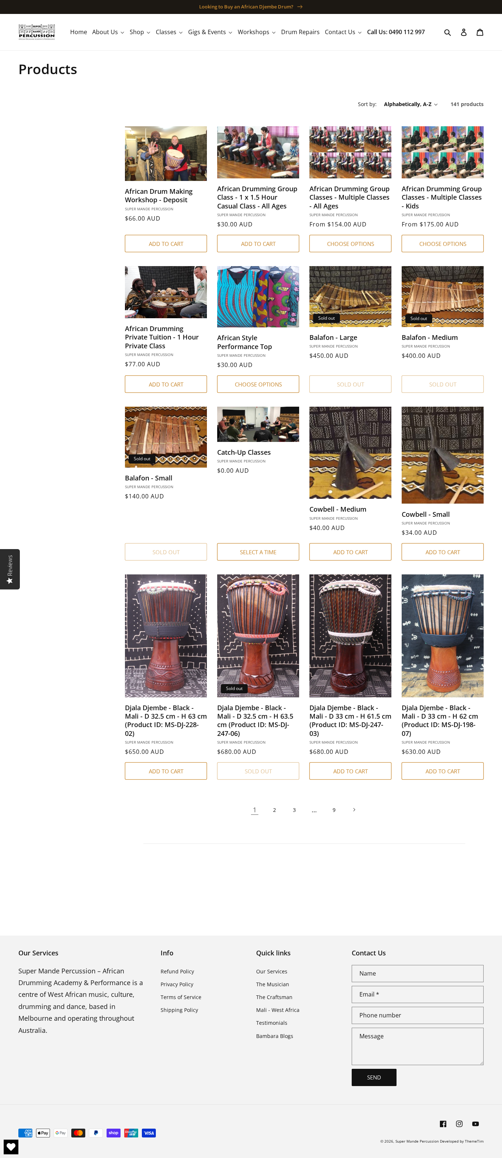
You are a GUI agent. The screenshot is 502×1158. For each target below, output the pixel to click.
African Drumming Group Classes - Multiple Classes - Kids (442, 197)
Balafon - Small (148, 478)
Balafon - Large (333, 337)
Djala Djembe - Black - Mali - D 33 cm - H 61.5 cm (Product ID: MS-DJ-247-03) (350, 721)
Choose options (350, 243)
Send (374, 1077)
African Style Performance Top (244, 342)
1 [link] (255, 809)
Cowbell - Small (426, 514)
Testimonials (271, 1022)
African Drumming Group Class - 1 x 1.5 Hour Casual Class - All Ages (257, 197)
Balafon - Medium (430, 337)
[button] (108, 32)
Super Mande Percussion (417, 1141)
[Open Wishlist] (11, 1147)
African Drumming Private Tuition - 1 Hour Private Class (162, 337)
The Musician (272, 984)
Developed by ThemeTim (462, 1141)
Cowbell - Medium (337, 509)
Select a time (258, 552)
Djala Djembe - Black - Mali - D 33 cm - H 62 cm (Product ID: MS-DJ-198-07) (440, 721)
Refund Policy (177, 971)
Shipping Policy (179, 1009)
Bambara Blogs (274, 1035)
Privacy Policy (177, 984)
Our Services (271, 971)
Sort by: (367, 104)
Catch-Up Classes (244, 452)
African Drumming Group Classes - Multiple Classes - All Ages (349, 197)
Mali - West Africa (278, 1009)
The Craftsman (274, 997)
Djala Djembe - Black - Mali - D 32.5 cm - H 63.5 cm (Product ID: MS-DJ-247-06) (255, 721)
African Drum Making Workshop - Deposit (159, 195)
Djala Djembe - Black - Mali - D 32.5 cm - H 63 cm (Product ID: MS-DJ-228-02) (166, 721)
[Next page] (354, 810)
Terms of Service (181, 997)
